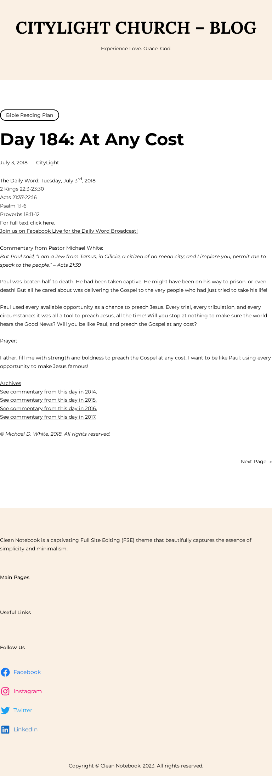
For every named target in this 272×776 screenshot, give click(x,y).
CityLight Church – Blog (136, 27)
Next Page (256, 461)
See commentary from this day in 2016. (48, 408)
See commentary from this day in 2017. (48, 417)
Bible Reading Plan (29, 115)
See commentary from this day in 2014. (48, 392)
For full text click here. (27, 223)
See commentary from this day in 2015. (48, 400)
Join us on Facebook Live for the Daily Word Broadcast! (69, 231)
